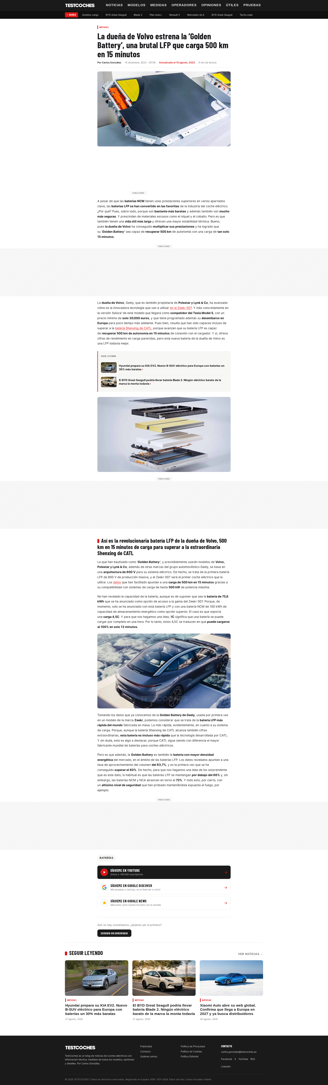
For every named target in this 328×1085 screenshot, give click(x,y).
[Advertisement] (172, 172)
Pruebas (252, 5)
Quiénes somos (148, 1056)
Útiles (232, 5)
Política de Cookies (191, 1051)
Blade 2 (138, 14)
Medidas (158, 5)
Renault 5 (174, 14)
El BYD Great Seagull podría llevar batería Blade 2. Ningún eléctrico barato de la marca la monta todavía (164, 1009)
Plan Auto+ (156, 14)
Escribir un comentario (114, 933)
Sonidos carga (90, 14)
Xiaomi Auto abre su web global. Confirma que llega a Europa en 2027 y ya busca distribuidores (228, 1009)
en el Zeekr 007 (181, 308)
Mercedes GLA (195, 14)
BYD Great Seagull (116, 14)
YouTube (243, 1058)
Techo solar (246, 14)
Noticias (114, 5)
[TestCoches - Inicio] (80, 5)
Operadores (184, 5)
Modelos (137, 5)
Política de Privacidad (193, 1046)
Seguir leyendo (86, 953)
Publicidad (146, 1046)
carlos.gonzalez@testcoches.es (238, 1051)
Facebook (226, 1058)
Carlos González (111, 62)
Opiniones (211, 5)
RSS (252, 1058)
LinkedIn (226, 1066)
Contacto (145, 1051)
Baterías (106, 858)
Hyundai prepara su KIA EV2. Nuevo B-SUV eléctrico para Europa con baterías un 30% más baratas (96, 1009)
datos (117, 582)
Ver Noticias (250, 954)
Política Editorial (189, 1056)
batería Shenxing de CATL (133, 328)
